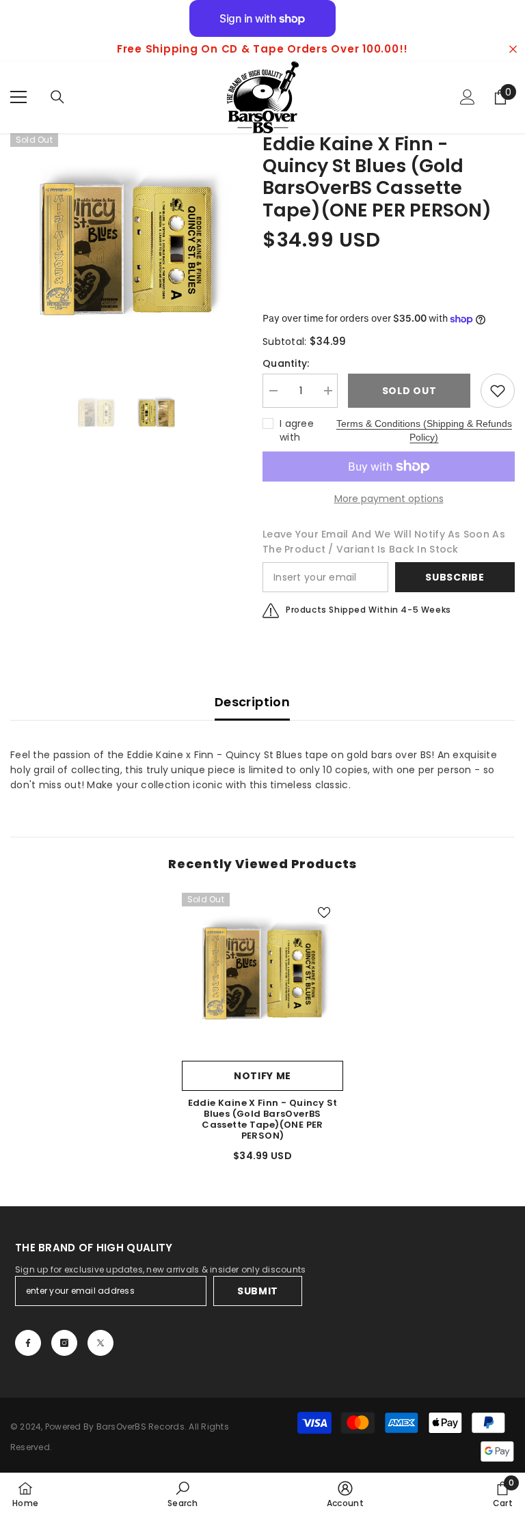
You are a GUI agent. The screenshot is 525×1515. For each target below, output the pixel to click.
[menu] (18, 97)
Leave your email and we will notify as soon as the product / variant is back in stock (383, 541)
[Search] (57, 97)
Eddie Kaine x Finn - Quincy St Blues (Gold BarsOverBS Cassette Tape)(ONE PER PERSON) (263, 1119)
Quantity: (286, 363)
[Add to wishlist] (498, 391)
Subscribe (454, 577)
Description (252, 701)
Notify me (262, 1076)
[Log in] (467, 97)
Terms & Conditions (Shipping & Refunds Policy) (424, 430)
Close (513, 49)
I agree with (297, 430)
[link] (182, 1493)
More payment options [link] (389, 498)
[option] (126, 249)
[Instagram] (64, 1343)
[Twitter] (100, 1343)
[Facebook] (28, 1343)
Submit (257, 1291)
